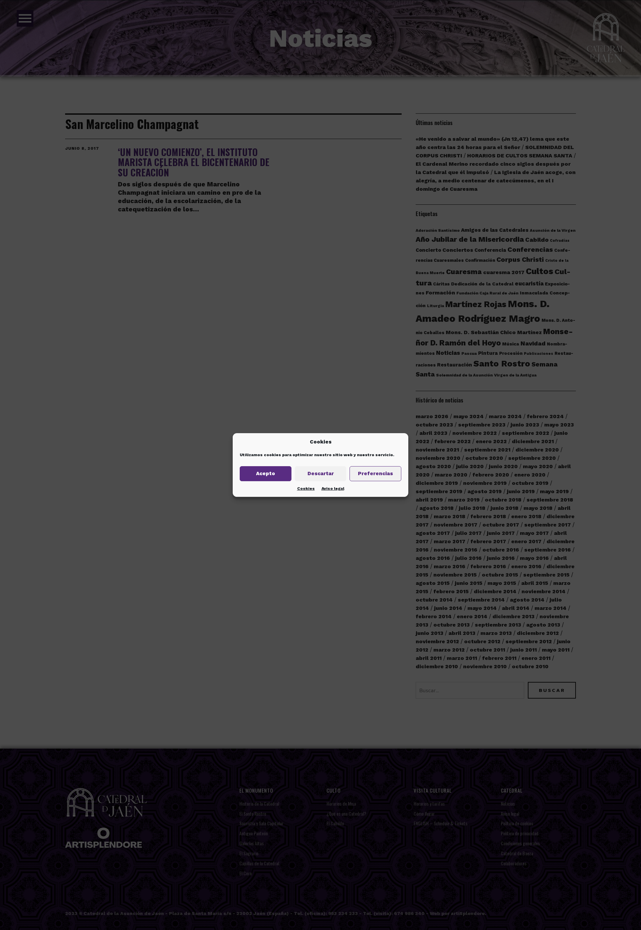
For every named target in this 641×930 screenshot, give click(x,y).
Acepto (265, 474)
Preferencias (375, 474)
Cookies (306, 488)
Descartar (320, 474)
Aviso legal (333, 488)
